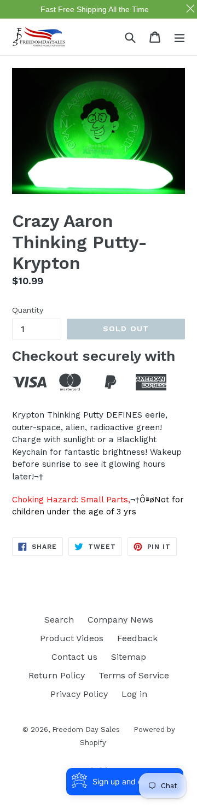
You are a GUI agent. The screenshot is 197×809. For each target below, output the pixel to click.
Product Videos (71, 638)
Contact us (74, 657)
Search (59, 619)
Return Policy (56, 675)
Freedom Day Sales (86, 729)
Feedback (137, 638)
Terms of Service (134, 675)
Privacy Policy (79, 694)
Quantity (27, 310)
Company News (120, 619)
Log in (134, 694)
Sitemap (128, 657)
